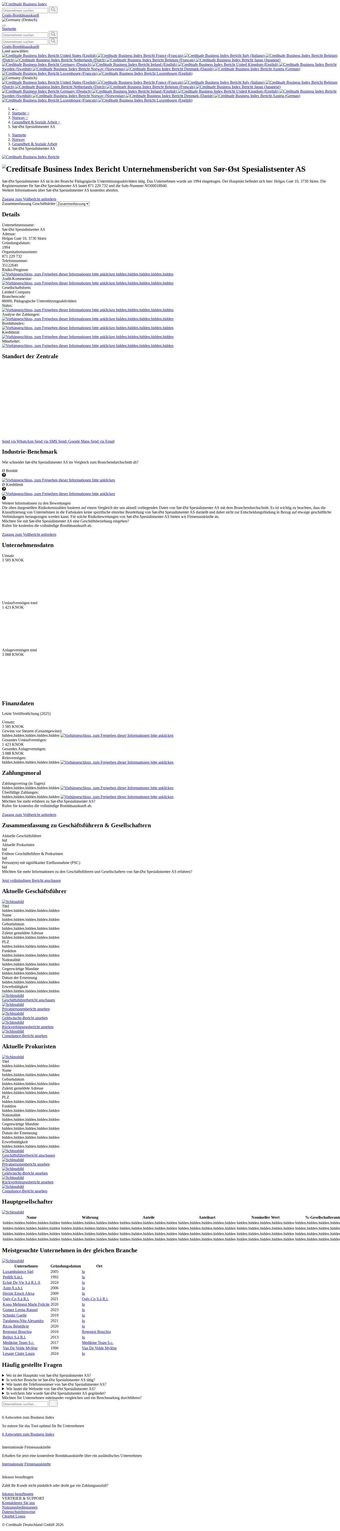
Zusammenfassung (17, 203)
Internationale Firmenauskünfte (26, 1464)
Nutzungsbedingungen (20, 1507)
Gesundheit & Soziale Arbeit (36, 122)
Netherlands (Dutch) (89, 60)
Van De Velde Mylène (20, 1348)
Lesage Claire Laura (19, 1353)
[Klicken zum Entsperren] (58, 480)
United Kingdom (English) (257, 64)
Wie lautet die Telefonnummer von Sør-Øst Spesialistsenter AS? (56, 1384)
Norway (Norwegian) (108, 69)
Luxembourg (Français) (78, 73)
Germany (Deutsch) (75, 64)
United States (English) (78, 55)
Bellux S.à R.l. (14, 1337)
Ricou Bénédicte (16, 1326)
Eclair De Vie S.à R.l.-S (21, 1282)
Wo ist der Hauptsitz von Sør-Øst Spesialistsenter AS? (48, 1375)
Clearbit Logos (13, 1516)
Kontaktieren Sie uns (18, 1503)
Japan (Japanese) (267, 60)
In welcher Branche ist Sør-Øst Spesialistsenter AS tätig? (50, 1380)
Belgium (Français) (180, 60)
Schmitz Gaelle (15, 1315)
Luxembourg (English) (174, 73)
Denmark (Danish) (199, 69)
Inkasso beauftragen (17, 1494)
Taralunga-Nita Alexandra (23, 1321)
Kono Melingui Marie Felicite (26, 1304)
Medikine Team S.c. (18, 1342)
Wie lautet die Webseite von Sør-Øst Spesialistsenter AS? (51, 1389)
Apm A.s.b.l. (13, 1288)
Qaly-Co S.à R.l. (16, 1299)
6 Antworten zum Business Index (28, 1434)
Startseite (20, 113)
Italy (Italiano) (253, 55)
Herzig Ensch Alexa (18, 1293)
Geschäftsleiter (44, 203)
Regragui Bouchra (17, 1332)
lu (83, 1271)
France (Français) (169, 55)
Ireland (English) (164, 64)
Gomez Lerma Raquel (20, 1310)
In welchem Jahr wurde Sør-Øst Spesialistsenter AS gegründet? (56, 1393)
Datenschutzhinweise (18, 1512)
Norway (20, 118)
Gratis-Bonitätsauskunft (20, 15)
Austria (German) (286, 69)
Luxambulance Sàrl (18, 1271)
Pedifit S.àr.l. (13, 1277)
